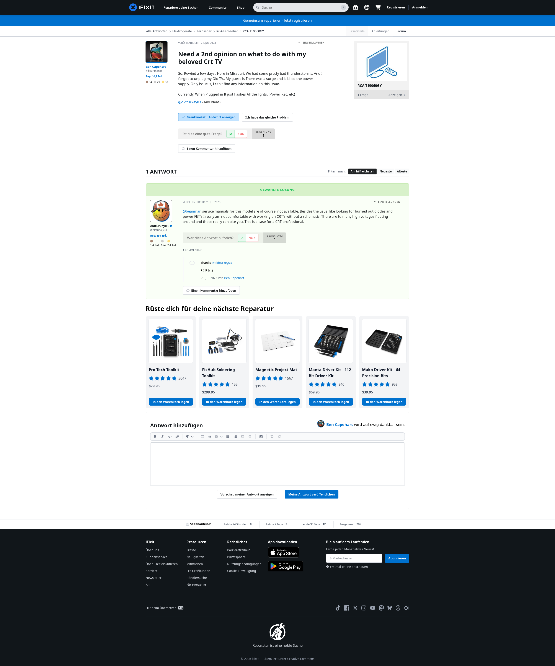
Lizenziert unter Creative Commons (289, 659)
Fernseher (204, 31)
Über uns (152, 550)
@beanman (192, 211)
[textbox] (277, 464)
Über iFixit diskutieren (162, 564)
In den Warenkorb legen (171, 402)
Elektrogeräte (182, 31)
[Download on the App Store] (283, 552)
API (148, 585)
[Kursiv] (162, 437)
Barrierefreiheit (238, 550)
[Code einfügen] (169, 437)
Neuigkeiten (195, 557)
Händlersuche (196, 578)
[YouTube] (372, 608)
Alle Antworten (157, 31)
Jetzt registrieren (298, 20)
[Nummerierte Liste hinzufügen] (235, 437)
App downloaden (282, 541)
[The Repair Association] (406, 608)
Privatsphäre (236, 557)
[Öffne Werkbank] (355, 7)
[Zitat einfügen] (209, 437)
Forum (401, 31)
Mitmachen (194, 564)
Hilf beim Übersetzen (161, 608)
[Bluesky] (389, 608)
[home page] (142, 7)
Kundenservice (156, 557)
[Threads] (398, 608)
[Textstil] (190, 437)
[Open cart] (378, 7)
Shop (241, 7)
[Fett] (155, 437)
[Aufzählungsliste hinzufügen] (227, 437)
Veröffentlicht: (197, 43)
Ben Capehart (340, 424)
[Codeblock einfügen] (202, 437)
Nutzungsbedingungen (244, 564)
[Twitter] (355, 608)
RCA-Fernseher (227, 31)
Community (218, 7)
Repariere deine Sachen (180, 7)
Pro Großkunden (198, 571)
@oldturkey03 (189, 102)
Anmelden (420, 7)
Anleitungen (381, 31)
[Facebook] (346, 608)
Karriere (152, 571)
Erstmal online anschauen (349, 567)
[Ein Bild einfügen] (261, 437)
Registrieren (396, 7)
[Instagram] (364, 608)
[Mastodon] (381, 608)
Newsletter (154, 578)
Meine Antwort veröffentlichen (311, 494)
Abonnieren (397, 558)
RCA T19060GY (253, 31)
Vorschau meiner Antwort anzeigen (247, 494)
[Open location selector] (366, 7)
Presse (191, 550)
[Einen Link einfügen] (177, 437)
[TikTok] (338, 608)
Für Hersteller (196, 585)
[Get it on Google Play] (285, 566)
